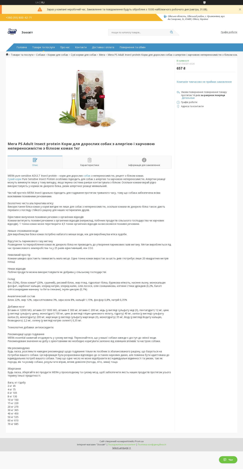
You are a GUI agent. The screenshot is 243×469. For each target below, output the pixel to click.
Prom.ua (139, 441)
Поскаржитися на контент (122, 444)
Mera (102, 54)
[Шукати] (171, 32)
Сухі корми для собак (83, 54)
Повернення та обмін (133, 47)
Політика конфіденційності (152, 444)
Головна (22, 47)
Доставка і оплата (103, 47)
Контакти (81, 47)
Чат (231, 459)
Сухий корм (14, 179)
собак (87, 175)
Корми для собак (57, 54)
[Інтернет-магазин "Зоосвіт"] (12, 32)
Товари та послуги (43, 47)
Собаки (40, 54)
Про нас (65, 47)
